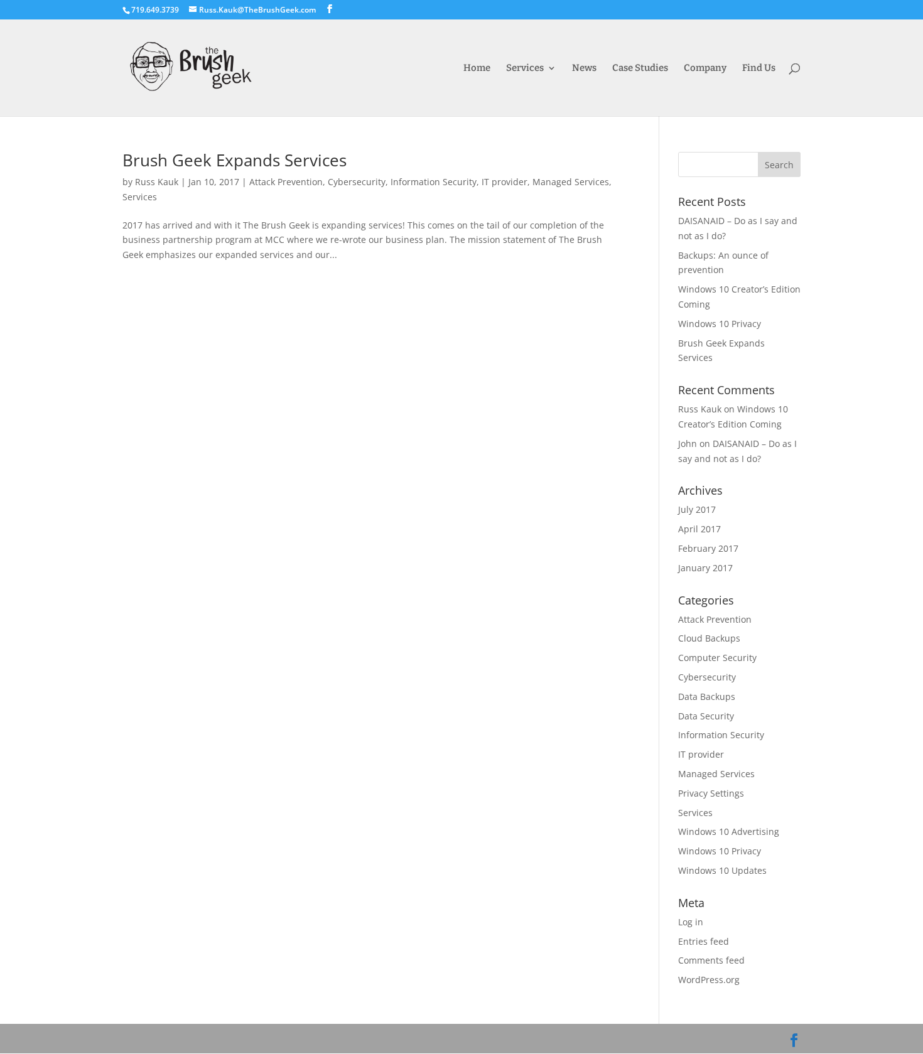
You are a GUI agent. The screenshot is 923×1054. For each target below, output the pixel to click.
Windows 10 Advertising (728, 831)
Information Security (434, 182)
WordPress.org (709, 980)
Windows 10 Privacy (719, 324)
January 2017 (705, 568)
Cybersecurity (357, 182)
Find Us (758, 68)
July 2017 (697, 509)
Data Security (706, 716)
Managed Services (570, 182)
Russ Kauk (156, 182)
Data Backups (706, 696)
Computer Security (717, 658)
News (584, 68)
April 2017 (699, 529)
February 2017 (708, 548)
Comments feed (711, 960)
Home (476, 68)
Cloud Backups (709, 638)
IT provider (504, 182)
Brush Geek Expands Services (234, 160)
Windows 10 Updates (722, 870)
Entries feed (703, 941)
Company (705, 68)
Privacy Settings (711, 793)
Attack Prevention (286, 182)
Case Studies (640, 68)
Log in (690, 922)
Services (525, 68)
